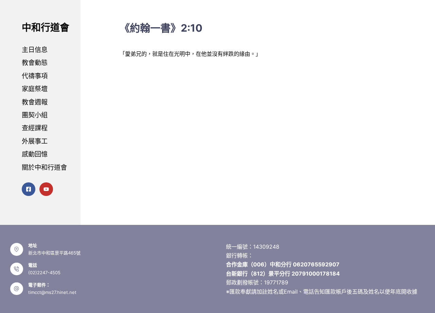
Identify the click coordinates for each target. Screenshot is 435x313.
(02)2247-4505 (44, 272)
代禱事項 (35, 76)
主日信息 (35, 50)
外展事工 (35, 141)
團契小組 (35, 115)
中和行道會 (45, 27)
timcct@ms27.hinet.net (52, 292)
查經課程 (35, 128)
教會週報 (35, 102)
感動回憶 (35, 154)
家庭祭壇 (35, 89)
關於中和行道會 (44, 167)
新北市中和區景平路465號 (54, 253)
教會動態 (35, 63)
